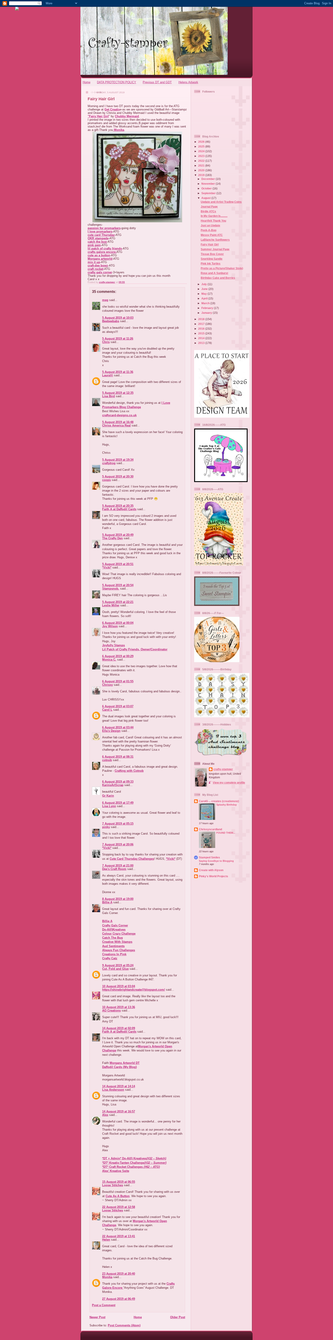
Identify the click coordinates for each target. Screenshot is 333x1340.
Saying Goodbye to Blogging (216, 861)
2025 (201, 146)
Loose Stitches (112, 1185)
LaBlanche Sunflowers (215, 239)
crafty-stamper (223, 769)
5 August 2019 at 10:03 (117, 317)
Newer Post (97, 1317)
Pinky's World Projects (213, 876)
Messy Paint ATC (212, 234)
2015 (201, 333)
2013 (201, 342)
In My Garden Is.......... (214, 215)
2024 (201, 151)
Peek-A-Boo (208, 230)
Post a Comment (103, 1305)
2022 (201, 160)
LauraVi (107, 375)
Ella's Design (111, 730)
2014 (201, 338)
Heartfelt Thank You (213, 220)
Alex (105, 1115)
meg (105, 300)
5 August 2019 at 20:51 (117, 564)
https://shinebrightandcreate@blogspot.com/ (133, 989)
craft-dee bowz (98, 265)
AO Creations (111, 1010)
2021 (201, 165)
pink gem (94, 245)
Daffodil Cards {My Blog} (119, 1067)
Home (86, 82)
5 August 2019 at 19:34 (117, 459)
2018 (201, 319)
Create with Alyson (211, 870)
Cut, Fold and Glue (115, 968)
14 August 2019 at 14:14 (118, 1086)
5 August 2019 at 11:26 (117, 338)
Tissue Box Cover (212, 253)
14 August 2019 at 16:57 (118, 1111)
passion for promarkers (104, 228)
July (204, 284)
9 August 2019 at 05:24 (117, 965)
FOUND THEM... (225, 832)
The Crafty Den (112, 538)
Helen (106, 1239)
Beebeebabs (110, 321)
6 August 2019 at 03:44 (117, 727)
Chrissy (107, 684)
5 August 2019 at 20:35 (117, 505)
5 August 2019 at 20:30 (117, 476)
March (205, 303)
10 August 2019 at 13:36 (118, 1007)
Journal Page (209, 206)
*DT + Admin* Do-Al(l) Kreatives (134, 1158)
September (208, 193)
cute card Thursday (101, 235)
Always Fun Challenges (118, 950)
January (207, 312)
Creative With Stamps (117, 941)
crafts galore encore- (102, 252)
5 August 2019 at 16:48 (117, 422)
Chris (106, 342)
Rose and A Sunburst (214, 273)
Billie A (107, 902)
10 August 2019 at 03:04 (118, 986)
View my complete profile (229, 782)
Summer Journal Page (215, 249)
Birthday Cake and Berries (218, 277)
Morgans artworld (100, 258)
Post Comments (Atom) (124, 1325)
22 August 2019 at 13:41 (118, 1236)
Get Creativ (112, 109)
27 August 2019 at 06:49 (118, 1299)
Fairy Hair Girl (210, 244)
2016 (201, 328)
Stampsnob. (110, 588)
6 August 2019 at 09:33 (117, 781)
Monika (118, 130)
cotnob (107, 760)
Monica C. (109, 659)
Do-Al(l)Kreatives (113, 929)
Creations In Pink (114, 954)
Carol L (107, 709)
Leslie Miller (110, 605)
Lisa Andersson (113, 1089)
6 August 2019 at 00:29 (117, 656)
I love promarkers (100, 231)
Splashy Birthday (226, 804)
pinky (106, 827)
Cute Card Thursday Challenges (132, 858)
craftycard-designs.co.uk (119, 415)
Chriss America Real (116, 425)
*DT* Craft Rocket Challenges (131, 1167)
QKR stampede (98, 238)
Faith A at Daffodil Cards (119, 509)
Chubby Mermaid (127, 116)
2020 (201, 170)
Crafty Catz (109, 958)
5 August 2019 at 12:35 (117, 392)
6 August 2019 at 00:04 (117, 623)
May (204, 293)
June (204, 288)
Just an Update (210, 225)
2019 (201, 175)
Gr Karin (108, 795)
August (206, 197)
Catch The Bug (112, 937)
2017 (201, 323)
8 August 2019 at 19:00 (117, 899)
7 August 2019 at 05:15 (117, 823)
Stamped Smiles (209, 857)
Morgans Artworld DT (125, 1063)
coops (106, 480)
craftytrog (109, 463)
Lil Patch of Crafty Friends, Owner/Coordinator (134, 649)
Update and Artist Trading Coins (221, 201)
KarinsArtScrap (112, 785)
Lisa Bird (108, 396)
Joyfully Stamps (113, 645)
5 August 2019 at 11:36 (117, 372)
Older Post (177, 1317)
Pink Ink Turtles (210, 263)
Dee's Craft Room (114, 869)
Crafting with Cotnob (129, 770)
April (204, 298)
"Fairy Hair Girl (98, 116)
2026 (201, 141)
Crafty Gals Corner (115, 925)
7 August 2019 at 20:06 (117, 844)
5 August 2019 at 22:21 (117, 602)
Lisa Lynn (109, 806)
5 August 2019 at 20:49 (117, 534)
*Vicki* (106, 567)
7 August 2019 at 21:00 (117, 865)
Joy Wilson (110, 626)
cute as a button (99, 255)
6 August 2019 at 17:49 (117, 802)
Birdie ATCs (208, 211)
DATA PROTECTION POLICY (116, 82)
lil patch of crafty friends (105, 248)
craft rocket (95, 269)
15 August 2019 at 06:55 (118, 1181)
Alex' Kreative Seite (115, 1171)
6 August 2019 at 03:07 (117, 706)
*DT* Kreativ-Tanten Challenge (134, 1162)
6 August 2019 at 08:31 (117, 756)
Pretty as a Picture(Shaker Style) (222, 268)
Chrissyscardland (210, 829)
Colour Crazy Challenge (118, 933)
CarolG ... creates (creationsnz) (219, 801)
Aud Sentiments (113, 946)
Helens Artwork (188, 82)
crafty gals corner (100, 272)
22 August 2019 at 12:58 (118, 1207)
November (208, 183)
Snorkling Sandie (211, 258)
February (207, 307)
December (208, 178)
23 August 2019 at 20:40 (118, 1273)
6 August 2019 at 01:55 (117, 681)
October (206, 188)
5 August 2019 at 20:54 (117, 585)
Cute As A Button (118, 1196)
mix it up (94, 262)
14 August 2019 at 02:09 (118, 1028)
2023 (201, 155)
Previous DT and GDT (157, 82)
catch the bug (97, 241)
